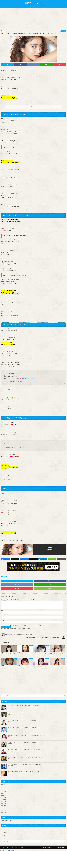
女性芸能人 (5, 576)
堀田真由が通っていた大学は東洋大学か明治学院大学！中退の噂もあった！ (23, 742)
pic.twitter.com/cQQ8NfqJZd (28, 378)
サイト (2, 620)
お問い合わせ (35, 5)
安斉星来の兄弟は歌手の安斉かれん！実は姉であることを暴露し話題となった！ (24, 727)
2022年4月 (3, 808)
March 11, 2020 (24, 447)
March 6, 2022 (19, 381)
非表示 (34, 106)
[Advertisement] (33, 20)
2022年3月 (3, 810)
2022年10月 (3, 795)
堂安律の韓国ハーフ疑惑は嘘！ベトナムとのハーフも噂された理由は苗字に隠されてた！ (26, 749)
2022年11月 (3, 793)
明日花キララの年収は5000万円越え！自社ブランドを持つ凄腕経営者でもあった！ (25, 771)
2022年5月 (3, 805)
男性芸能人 (4, 835)
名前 (2, 610)
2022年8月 (3, 799)
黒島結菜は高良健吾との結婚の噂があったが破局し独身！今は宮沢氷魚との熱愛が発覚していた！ (28, 735)
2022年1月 (3, 812)
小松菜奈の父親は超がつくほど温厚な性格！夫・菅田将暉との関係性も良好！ (24, 705)
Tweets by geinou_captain (6, 820)
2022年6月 (3, 803)
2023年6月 (3, 791)
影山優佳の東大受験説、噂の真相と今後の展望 (17, 713)
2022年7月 (3, 801)
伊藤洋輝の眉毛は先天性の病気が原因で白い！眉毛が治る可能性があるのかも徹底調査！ (26, 757)
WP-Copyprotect (13, 850)
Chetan (7, 850)
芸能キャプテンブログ (33, 3)
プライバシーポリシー (27, 5)
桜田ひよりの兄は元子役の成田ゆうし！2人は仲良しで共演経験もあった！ (23, 720)
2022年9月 (3, 797)
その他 (3, 828)
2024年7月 (3, 789)
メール (3, 615)
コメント (3, 600)
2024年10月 (3, 784)
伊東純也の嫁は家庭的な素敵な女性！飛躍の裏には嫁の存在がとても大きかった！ (25, 764)
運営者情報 (42, 5)
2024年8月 (3, 786)
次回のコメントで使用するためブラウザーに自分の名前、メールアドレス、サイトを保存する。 (22, 625)
